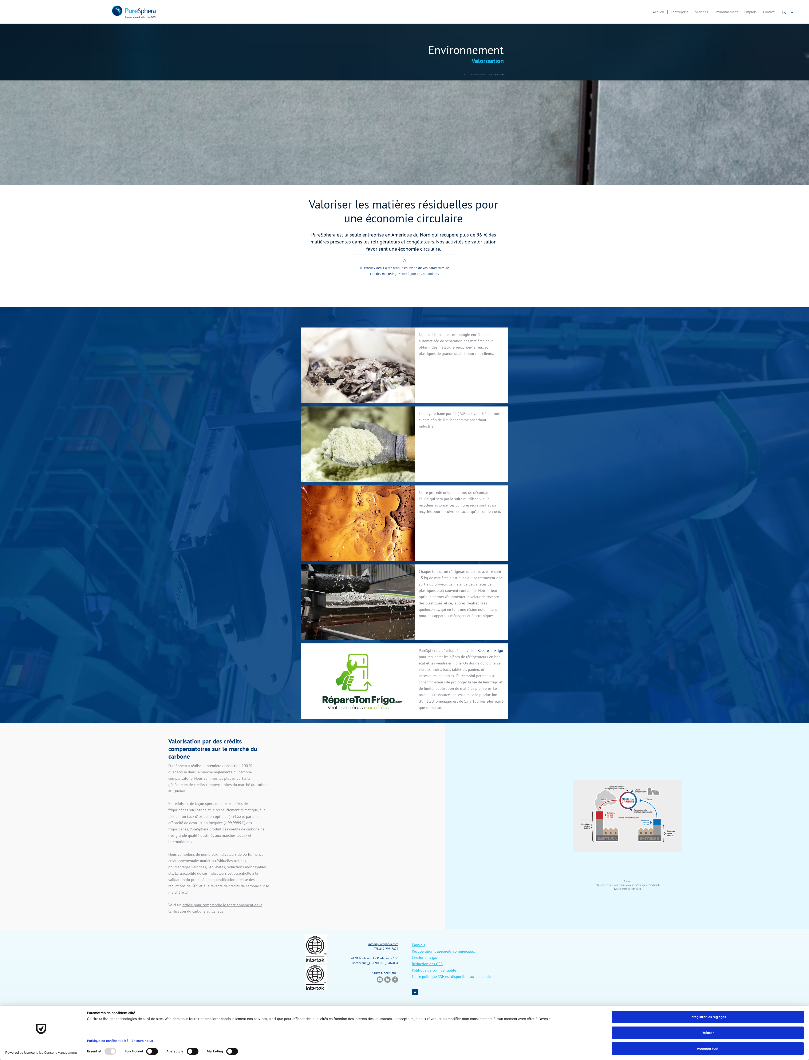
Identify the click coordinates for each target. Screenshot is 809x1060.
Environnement (479, 74)
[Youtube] (380, 979)
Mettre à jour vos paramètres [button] (418, 273)
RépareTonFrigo (490, 650)
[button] (680, 12)
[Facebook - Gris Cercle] (395, 979)
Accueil (463, 74)
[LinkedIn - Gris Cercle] (387, 979)
